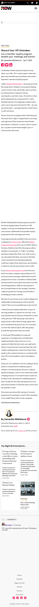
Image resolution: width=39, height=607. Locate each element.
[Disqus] (19, 545)
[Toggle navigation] (2, 11)
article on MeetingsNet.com (15, 271)
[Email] (28, 419)
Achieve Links (16, 242)
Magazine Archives (19, 583)
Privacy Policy (19, 594)
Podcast (19, 575)
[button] (8, 2)
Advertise (19, 587)
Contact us (21, 431)
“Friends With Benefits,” (14, 84)
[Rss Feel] (25, 598)
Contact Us (19, 591)
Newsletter (20, 579)
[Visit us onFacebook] (17, 598)
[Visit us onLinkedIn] (21, 598)
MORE (16, 426)
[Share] (3, 64)
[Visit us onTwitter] (14, 598)
